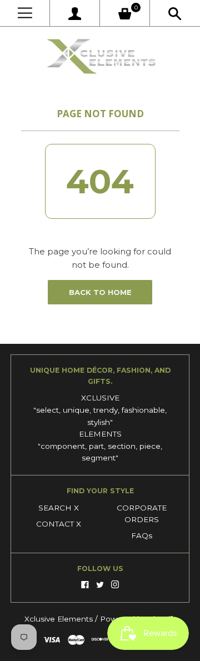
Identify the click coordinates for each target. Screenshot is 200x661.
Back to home (100, 292)
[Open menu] (24, 13)
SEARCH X (58, 507)
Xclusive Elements (59, 618)
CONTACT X (58, 523)
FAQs (141, 535)
